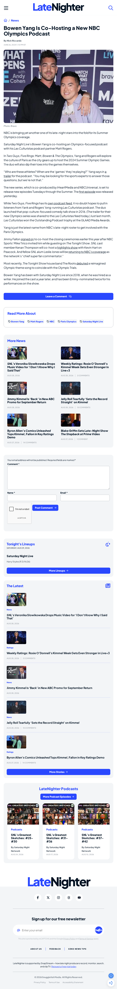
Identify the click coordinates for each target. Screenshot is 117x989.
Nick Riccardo (14, 40)
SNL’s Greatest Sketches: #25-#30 (22, 838)
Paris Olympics (68, 321)
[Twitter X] (48, 897)
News (15, 20)
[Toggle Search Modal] (110, 7)
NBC (52, 321)
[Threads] (69, 897)
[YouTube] (79, 897)
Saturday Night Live (93, 321)
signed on (27, 239)
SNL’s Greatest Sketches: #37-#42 (93, 838)
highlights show (67, 247)
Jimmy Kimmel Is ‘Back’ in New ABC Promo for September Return (31, 400)
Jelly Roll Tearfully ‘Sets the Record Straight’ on (84, 400)
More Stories (56, 771)
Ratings (10, 648)
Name (11, 492)
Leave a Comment (56, 296)
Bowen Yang (17, 321)
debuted (82, 263)
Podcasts (16, 829)
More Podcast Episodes (57, 796)
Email (64, 492)
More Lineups (57, 570)
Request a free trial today (63, 966)
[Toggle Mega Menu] (6, 7)
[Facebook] (37, 897)
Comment (13, 464)
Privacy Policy (69, 939)
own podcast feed (60, 203)
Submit (98, 930)
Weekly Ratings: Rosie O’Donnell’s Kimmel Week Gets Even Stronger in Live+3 (85, 367)
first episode (87, 191)
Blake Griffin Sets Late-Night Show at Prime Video (84, 432)
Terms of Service (86, 939)
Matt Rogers (36, 321)
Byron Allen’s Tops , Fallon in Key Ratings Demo (30, 434)
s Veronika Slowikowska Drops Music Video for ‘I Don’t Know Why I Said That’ (31, 367)
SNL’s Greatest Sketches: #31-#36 (57, 838)
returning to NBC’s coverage (87, 252)
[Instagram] (58, 897)
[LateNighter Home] (58, 8)
